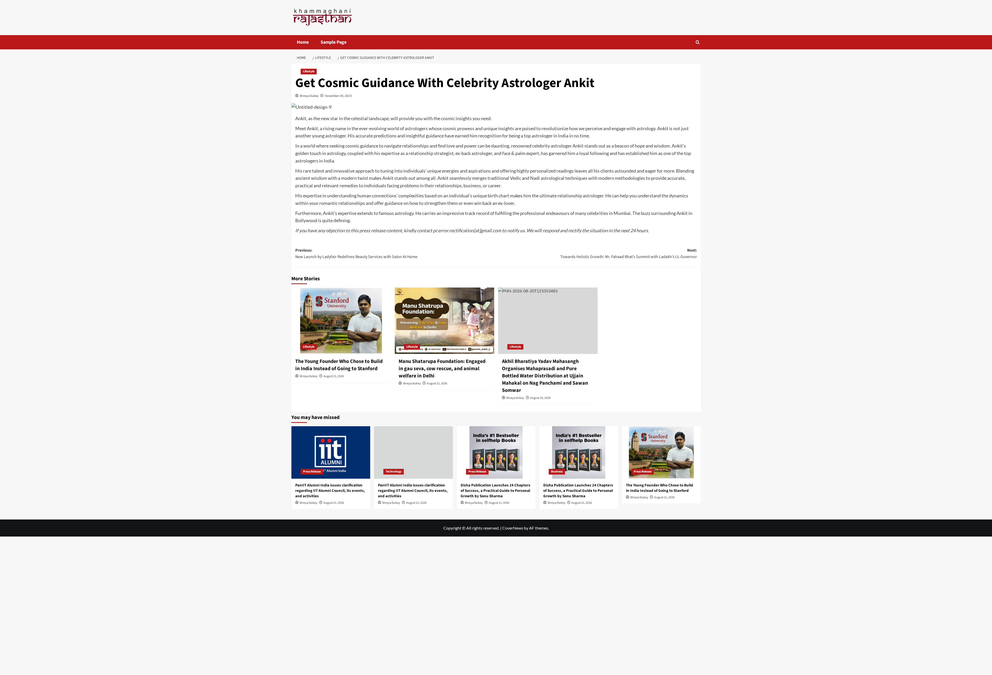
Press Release (312, 471)
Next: (628, 253)
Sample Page (333, 42)
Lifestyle (308, 71)
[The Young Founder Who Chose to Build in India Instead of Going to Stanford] (341, 321)
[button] (697, 42)
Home (303, 42)
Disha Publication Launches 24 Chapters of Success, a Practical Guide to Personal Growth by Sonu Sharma (495, 491)
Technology (393, 471)
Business (557, 471)
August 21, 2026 (333, 376)
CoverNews (512, 527)
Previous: (356, 253)
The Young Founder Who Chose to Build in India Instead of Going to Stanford (339, 365)
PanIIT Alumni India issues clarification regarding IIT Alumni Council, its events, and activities (330, 491)
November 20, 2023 (338, 96)
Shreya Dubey (309, 96)
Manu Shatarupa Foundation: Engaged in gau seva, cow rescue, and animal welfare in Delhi (442, 368)
